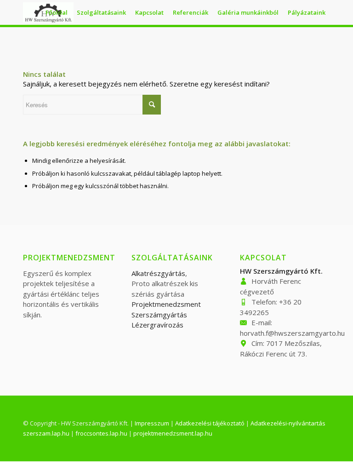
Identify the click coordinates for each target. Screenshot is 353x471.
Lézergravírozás (157, 324)
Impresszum (152, 423)
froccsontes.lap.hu (101, 433)
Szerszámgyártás (159, 314)
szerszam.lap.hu (46, 433)
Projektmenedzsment (166, 304)
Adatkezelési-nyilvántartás (288, 423)
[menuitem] (56, 12)
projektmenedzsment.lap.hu (172, 433)
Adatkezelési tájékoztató (210, 423)
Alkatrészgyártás (158, 273)
